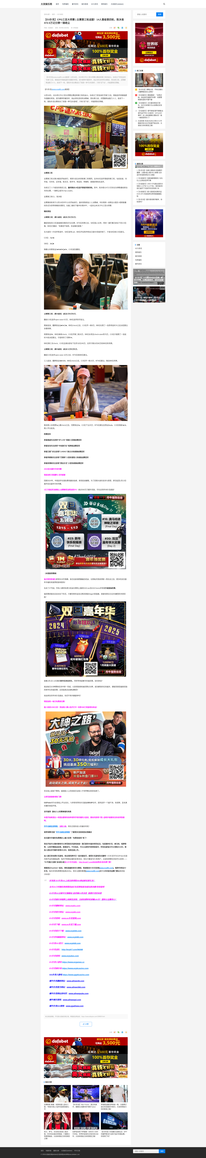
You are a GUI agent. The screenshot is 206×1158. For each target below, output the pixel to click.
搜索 (159, 14)
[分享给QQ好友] (122, 27)
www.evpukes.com (70, 956)
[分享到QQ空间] (126, 27)
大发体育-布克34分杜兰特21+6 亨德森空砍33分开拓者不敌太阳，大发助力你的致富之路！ (150, 123)
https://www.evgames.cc (73, 962)
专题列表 (48, 1150)
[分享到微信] (118, 27)
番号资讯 (75, 4)
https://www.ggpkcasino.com (76, 975)
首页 (57, 4)
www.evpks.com (72, 906)
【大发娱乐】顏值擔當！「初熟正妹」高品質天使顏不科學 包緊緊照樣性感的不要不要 (150, 97)
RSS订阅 (77, 1150)
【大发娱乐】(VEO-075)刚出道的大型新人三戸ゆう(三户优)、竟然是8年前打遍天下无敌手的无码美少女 (150, 186)
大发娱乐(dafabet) (117, 4)
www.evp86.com (58, 89)
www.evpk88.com (75, 937)
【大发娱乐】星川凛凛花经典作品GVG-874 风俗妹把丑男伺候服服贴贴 (149, 194)
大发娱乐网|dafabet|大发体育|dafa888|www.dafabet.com (62, 1154)
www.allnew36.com (75, 981)
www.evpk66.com (73, 931)
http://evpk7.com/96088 (88, 862)
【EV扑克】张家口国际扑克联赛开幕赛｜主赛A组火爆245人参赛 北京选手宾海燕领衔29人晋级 (149, 172)
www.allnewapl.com (72, 1000)
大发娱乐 (51, 28)
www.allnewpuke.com (79, 993)
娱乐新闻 (85, 4)
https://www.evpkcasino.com (75, 968)
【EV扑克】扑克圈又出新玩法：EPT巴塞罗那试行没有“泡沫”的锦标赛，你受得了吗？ (114, 1134)
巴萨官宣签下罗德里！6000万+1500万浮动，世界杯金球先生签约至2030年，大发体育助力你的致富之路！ (85, 1134)
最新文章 (56, 1150)
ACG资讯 (94, 4)
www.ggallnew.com (74, 1006)
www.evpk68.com (73, 943)
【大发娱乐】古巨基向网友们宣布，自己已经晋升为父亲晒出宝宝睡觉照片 (150, 105)
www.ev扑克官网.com (71, 918)
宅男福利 (65, 4)
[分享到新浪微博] (114, 27)
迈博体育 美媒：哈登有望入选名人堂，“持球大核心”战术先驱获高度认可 (56, 1107)
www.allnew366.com (76, 987)
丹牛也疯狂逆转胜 (63, 832)
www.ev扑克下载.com (71, 924)
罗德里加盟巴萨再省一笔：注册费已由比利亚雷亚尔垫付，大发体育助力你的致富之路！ (114, 1107)
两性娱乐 (104, 4)
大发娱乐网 (46, 4)
